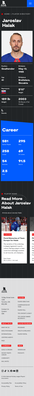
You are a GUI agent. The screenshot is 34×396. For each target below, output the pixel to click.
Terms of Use (19, 386)
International (6, 334)
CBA (2, 314)
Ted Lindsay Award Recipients (24, 317)
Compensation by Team (24, 306)
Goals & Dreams (6, 349)
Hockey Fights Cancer (6, 354)
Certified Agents (7, 337)
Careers (4, 311)
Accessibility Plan (6, 383)
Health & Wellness (24, 331)
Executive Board (7, 331)
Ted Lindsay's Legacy (25, 313)
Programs (21, 327)
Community (5, 358)
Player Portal (25, 334)
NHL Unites (8, 361)
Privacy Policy (5, 386)
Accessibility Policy (20, 383)
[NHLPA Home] (4, 3)
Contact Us (5, 309)
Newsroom (21, 349)
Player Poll (21, 310)
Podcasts (21, 353)
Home (7, 14)
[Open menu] (30, 3)
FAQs (3, 340)
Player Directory (21, 14)
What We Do (5, 327)
